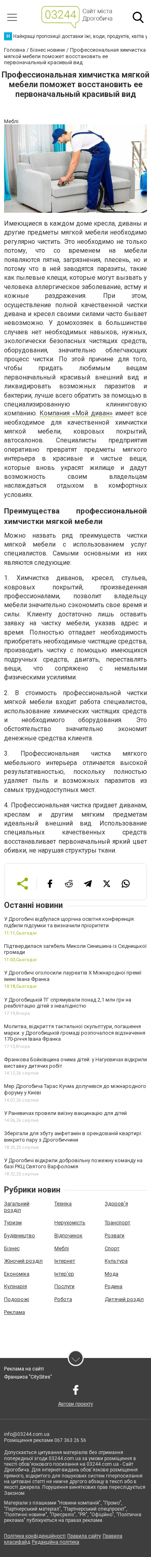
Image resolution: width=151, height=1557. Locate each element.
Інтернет (64, 1261)
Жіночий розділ (23, 1261)
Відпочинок (68, 1235)
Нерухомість (69, 1223)
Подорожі (16, 1299)
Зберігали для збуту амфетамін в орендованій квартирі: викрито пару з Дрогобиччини (73, 1136)
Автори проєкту (75, 1404)
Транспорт (117, 1223)
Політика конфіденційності (35, 1536)
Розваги (114, 1235)
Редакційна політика (55, 1542)
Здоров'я (116, 1204)
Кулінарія (15, 1286)
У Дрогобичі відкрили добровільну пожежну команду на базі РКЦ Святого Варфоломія (73, 1163)
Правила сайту (84, 1536)
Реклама (14, 1312)
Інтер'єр (64, 1274)
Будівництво (19, 1235)
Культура (116, 1261)
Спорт (112, 1248)
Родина (113, 1286)
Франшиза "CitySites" (28, 1377)
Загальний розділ (16, 1207)
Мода (111, 1274)
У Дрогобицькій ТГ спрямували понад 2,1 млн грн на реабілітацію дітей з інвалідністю (67, 1003)
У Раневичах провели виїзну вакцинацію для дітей (65, 1113)
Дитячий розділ (124, 1299)
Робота (63, 1299)
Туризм (13, 1223)
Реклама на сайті (24, 1369)
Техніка (63, 1204)
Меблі (61, 1248)
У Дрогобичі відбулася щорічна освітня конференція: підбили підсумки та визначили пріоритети (69, 922)
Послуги (64, 1286)
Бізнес (12, 1248)
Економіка (16, 1274)
